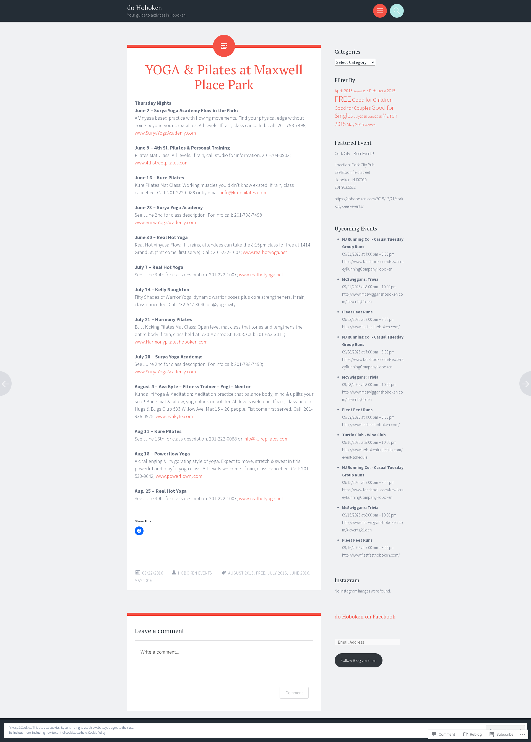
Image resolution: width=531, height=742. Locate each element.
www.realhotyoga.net (265, 252)
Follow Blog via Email (358, 660)
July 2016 (277, 573)
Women (370, 125)
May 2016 (143, 580)
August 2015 (360, 91)
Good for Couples (353, 108)
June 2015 (375, 116)
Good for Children (372, 99)
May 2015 (355, 124)
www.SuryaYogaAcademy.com (165, 133)
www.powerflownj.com (179, 476)
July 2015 (360, 116)
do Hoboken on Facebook (365, 616)
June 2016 (299, 573)
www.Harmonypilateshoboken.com (171, 342)
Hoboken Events (195, 573)
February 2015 (382, 91)
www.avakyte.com (174, 416)
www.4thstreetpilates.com (162, 162)
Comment (294, 692)
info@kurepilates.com (243, 192)
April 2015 (344, 90)
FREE (260, 573)
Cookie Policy (96, 732)
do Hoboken (144, 7)
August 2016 (241, 573)
